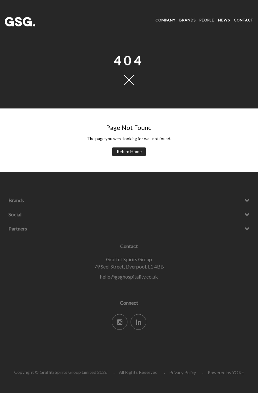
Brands (187, 20)
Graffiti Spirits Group (44, 21)
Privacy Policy (182, 372)
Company (165, 20)
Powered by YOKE (226, 372)
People (206, 20)
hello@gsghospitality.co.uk (129, 277)
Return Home (129, 151)
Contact (243, 20)
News (224, 20)
